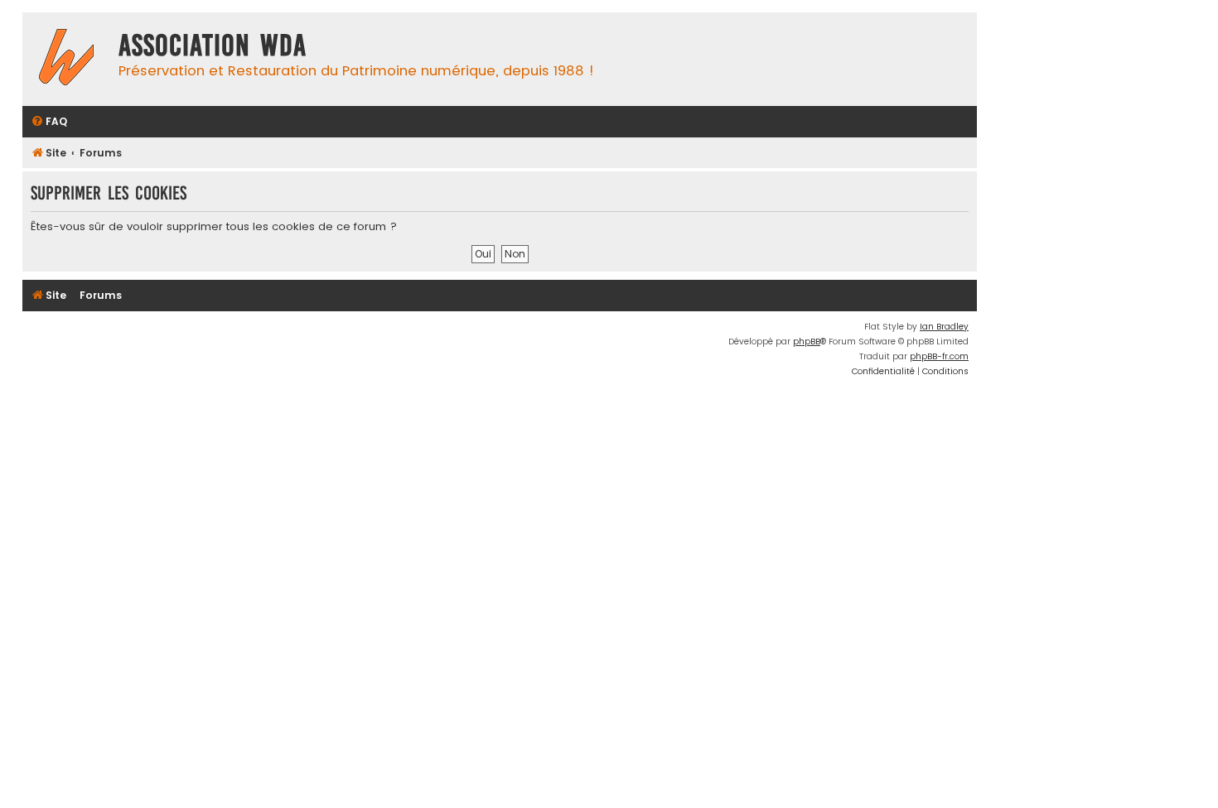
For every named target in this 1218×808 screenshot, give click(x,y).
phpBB (806, 341)
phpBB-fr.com (939, 356)
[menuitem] (49, 122)
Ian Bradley (944, 326)
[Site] (66, 59)
